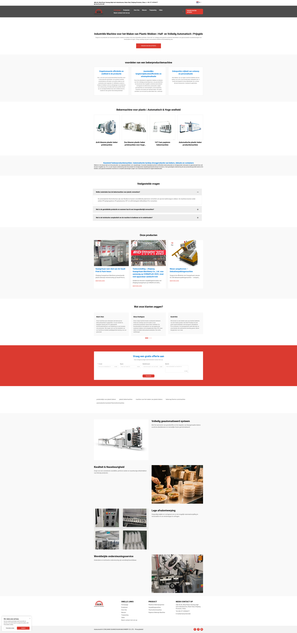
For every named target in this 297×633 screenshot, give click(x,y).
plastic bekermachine (125, 399)
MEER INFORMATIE (106, 127)
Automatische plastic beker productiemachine (190, 143)
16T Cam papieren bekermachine (162, 143)
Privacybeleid (139, 629)
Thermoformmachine (155, 610)
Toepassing (152, 10)
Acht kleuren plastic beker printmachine (107, 143)
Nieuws (144, 10)
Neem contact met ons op (122, 13)
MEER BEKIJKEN (100, 281)
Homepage (117, 10)
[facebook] (198, 629)
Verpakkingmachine (154, 607)
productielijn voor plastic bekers (106, 399)
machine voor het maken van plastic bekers (149, 399)
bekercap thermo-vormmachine (175, 399)
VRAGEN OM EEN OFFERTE (191, 11)
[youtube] (201, 629)
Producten (126, 10)
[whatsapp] (195, 629)
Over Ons (136, 10)
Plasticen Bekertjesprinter (156, 604)
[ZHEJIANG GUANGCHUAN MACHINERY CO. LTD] (102, 11)
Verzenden (148, 376)
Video (160, 10)
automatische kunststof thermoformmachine (110, 403)
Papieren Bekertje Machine (156, 612)
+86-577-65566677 (152, 2)
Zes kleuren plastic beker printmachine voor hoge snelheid (134, 143)
